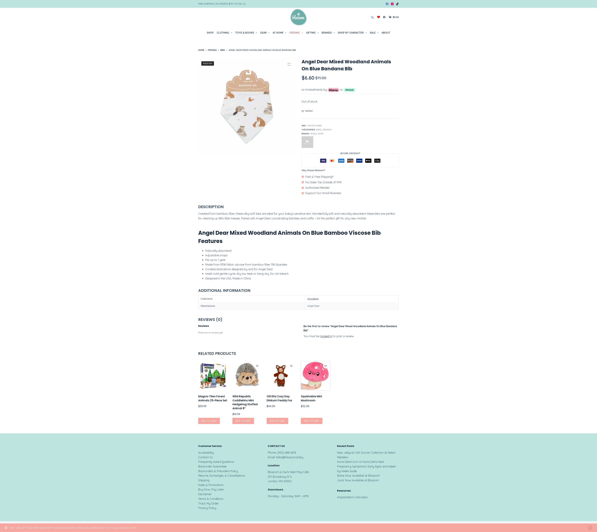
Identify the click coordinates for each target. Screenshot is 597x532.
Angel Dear (317, 133)
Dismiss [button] (590, 527)
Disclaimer (205, 494)
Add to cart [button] (209, 420)
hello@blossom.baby (289, 457)
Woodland (313, 298)
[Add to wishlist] (222, 365)
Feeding (294, 32)
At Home (278, 32)
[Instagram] (392, 3)
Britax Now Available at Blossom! (358, 475)
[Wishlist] (378, 17)
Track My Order (208, 503)
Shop (210, 32)
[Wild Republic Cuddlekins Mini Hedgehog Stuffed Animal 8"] (247, 376)
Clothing (223, 32)
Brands (327, 32)
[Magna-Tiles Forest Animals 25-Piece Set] (213, 376)
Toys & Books (244, 32)
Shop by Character (351, 32)
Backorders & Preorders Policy (218, 471)
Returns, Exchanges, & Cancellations (221, 475)
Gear (263, 32)
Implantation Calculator (352, 497)
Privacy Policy (207, 508)
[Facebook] (387, 3)
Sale (373, 32)
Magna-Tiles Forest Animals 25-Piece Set (212, 398)
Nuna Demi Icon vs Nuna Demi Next (360, 462)
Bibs (318, 129)
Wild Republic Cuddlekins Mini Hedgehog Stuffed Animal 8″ (245, 402)
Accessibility (206, 452)
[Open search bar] (372, 17)
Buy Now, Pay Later (211, 489)
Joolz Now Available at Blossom (358, 480)
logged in (326, 336)
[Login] (384, 17)
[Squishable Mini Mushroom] (315, 376)
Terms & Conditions (210, 499)
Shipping (203, 480)
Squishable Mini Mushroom (311, 398)
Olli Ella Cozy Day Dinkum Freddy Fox (279, 398)
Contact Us (205, 457)
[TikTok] (397, 3)
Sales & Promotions (210, 485)
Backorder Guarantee (212, 466)
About (386, 32)
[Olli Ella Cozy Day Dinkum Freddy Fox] (281, 376)
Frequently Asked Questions (216, 462)
